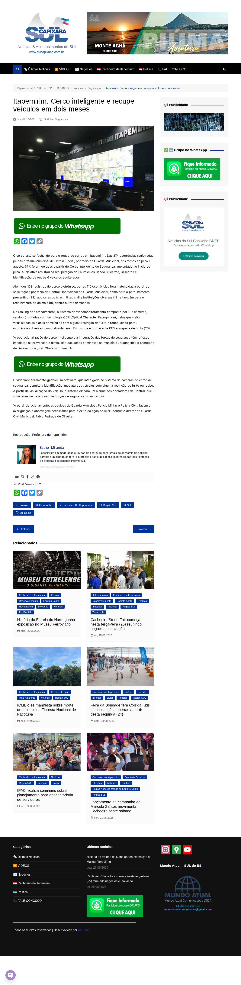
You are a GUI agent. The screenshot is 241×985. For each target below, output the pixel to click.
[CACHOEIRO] (194, 122)
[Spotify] (38, 477)
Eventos (142, 601)
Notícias (48, 119)
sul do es (25, 512)
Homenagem (26, 606)
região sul (109, 505)
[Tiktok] (32, 477)
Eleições (97, 783)
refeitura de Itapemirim (77, 505)
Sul (129, 505)
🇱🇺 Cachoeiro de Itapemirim (115, 69)
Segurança (61, 119)
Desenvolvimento (28, 601)
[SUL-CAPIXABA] (194, 236)
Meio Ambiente (27, 697)
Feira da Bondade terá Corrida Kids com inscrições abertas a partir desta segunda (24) (120, 709)
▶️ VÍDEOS (63, 69)
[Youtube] (17, 477)
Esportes (142, 692)
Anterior (25, 529)
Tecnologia (98, 612)
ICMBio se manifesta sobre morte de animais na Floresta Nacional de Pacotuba (46, 709)
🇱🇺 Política (146, 69)
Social (56, 783)
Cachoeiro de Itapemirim (32, 595)
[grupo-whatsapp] (67, 226)
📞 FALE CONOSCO (172, 69)
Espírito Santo (51, 601)
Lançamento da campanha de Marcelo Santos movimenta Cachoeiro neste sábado (115, 806)
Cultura (55, 595)
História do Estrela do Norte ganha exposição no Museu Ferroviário (119, 859)
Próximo (142, 529)
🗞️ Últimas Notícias (37, 69)
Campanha (45, 505)
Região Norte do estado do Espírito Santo (115, 788)
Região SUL (25, 612)
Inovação (43, 606)
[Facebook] (27, 477)
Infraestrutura (100, 595)
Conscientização (60, 692)
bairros (24, 505)
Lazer (110, 697)
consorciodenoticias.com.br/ (57, 466)
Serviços (42, 783)
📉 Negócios (83, 69)
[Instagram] (22, 477)
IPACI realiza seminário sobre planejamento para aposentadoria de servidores (45, 795)
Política (126, 783)
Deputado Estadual (134, 777)
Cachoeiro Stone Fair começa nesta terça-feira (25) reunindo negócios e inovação (116, 624)
